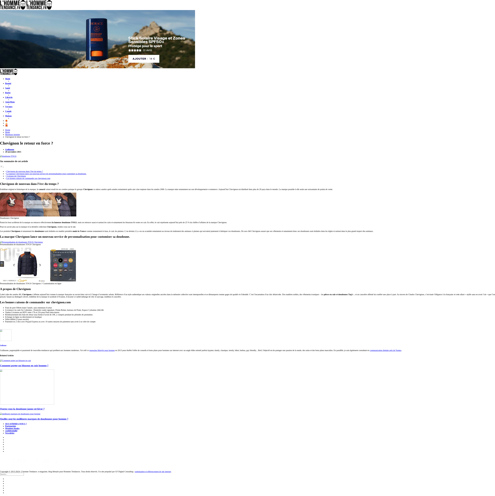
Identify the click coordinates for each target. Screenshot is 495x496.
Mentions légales (12, 428)
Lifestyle (9, 97)
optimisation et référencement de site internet (153, 471)
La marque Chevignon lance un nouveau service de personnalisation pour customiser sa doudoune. (46, 174)
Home (7, 130)
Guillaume (9, 149)
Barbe (8, 93)
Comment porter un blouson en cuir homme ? (24, 365)
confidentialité (11, 431)
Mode (7, 79)
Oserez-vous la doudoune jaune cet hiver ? (22, 408)
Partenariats (10, 426)
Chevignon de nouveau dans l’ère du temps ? (24, 171)
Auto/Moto (10, 102)
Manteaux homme (12, 134)
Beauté (8, 83)
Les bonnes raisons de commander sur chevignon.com (28, 178)
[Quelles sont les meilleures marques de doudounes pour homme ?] (247, 414)
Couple (8, 111)
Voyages (8, 107)
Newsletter (9, 433)
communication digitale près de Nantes (385, 350)
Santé (7, 88)
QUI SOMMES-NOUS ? (16, 424)
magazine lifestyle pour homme (102, 350)
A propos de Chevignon (16, 176)
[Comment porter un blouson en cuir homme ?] (247, 360)
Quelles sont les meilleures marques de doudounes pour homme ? (34, 419)
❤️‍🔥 (6, 121)
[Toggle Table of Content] (2, 167)
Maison (8, 116)
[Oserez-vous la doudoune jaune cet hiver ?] (247, 387)
